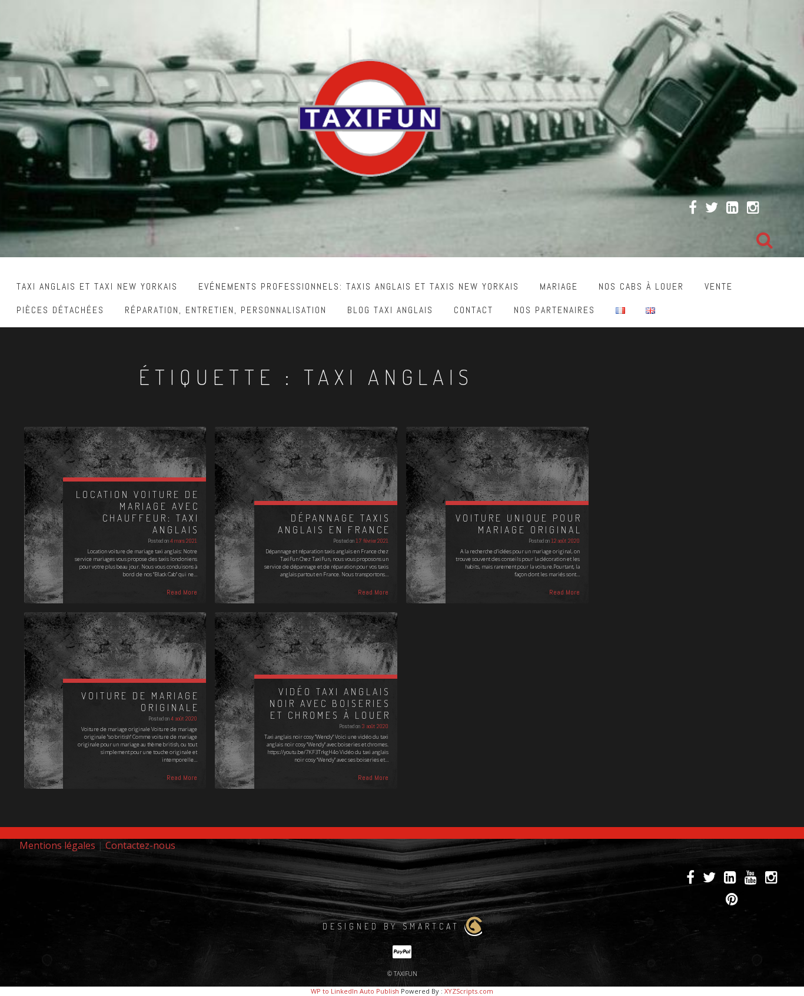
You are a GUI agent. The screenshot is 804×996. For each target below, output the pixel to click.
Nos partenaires (554, 310)
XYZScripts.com (468, 991)
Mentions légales (57, 845)
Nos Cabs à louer (641, 286)
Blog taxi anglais (390, 310)
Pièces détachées (60, 310)
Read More (182, 592)
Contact (473, 310)
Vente (719, 286)
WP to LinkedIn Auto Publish (355, 991)
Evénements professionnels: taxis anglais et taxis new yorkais (358, 286)
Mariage (559, 286)
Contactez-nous (140, 845)
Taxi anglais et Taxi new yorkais (97, 286)
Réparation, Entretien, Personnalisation (226, 310)
